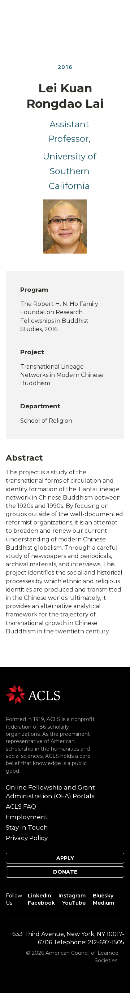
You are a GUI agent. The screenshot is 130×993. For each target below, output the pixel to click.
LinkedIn (39, 895)
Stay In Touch (27, 827)
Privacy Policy (27, 838)
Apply (65, 858)
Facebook (41, 903)
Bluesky (103, 895)
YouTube (74, 903)
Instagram (72, 895)
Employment (27, 817)
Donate (65, 872)
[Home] (33, 693)
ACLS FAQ (21, 806)
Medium (103, 903)
